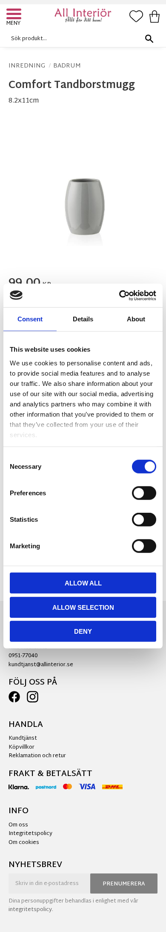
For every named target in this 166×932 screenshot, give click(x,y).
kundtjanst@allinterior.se (41, 665)
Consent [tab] (30, 319)
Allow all (83, 583)
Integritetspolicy (30, 834)
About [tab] (136, 319)
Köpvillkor (21, 747)
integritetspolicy (30, 910)
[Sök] (149, 38)
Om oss (18, 825)
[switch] (144, 493)
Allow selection (83, 607)
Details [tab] (83, 319)
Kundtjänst (23, 738)
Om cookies (24, 843)
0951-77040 (23, 656)
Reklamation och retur (37, 756)
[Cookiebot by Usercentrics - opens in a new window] (119, 295)
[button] (14, 15)
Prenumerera (124, 884)
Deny (83, 631)
